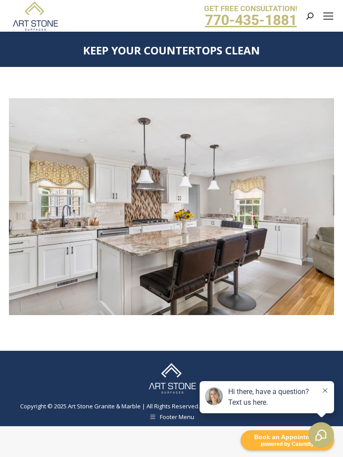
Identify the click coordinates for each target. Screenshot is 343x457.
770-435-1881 (251, 20)
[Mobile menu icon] (328, 16)
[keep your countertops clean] (171, 206)
